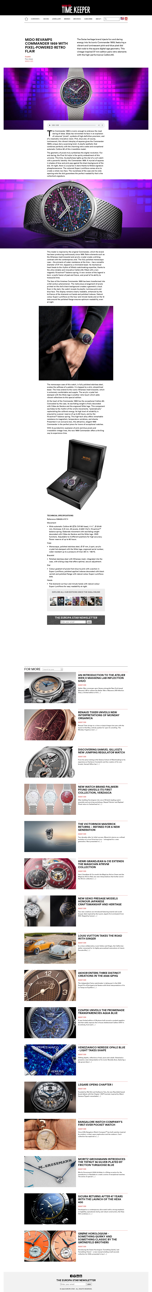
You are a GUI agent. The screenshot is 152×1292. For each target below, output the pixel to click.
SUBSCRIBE (88, 19)
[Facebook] (71, 1276)
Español (28, 57)
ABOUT (98, 19)
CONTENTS (35, 19)
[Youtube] (80, 1276)
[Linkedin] (77, 1276)
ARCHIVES (77, 19)
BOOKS (46, 19)
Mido (68, 133)
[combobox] (52, 669)
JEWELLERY (56, 19)
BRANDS (67, 19)
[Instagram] (74, 1276)
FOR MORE (32, 669)
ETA (74, 526)
